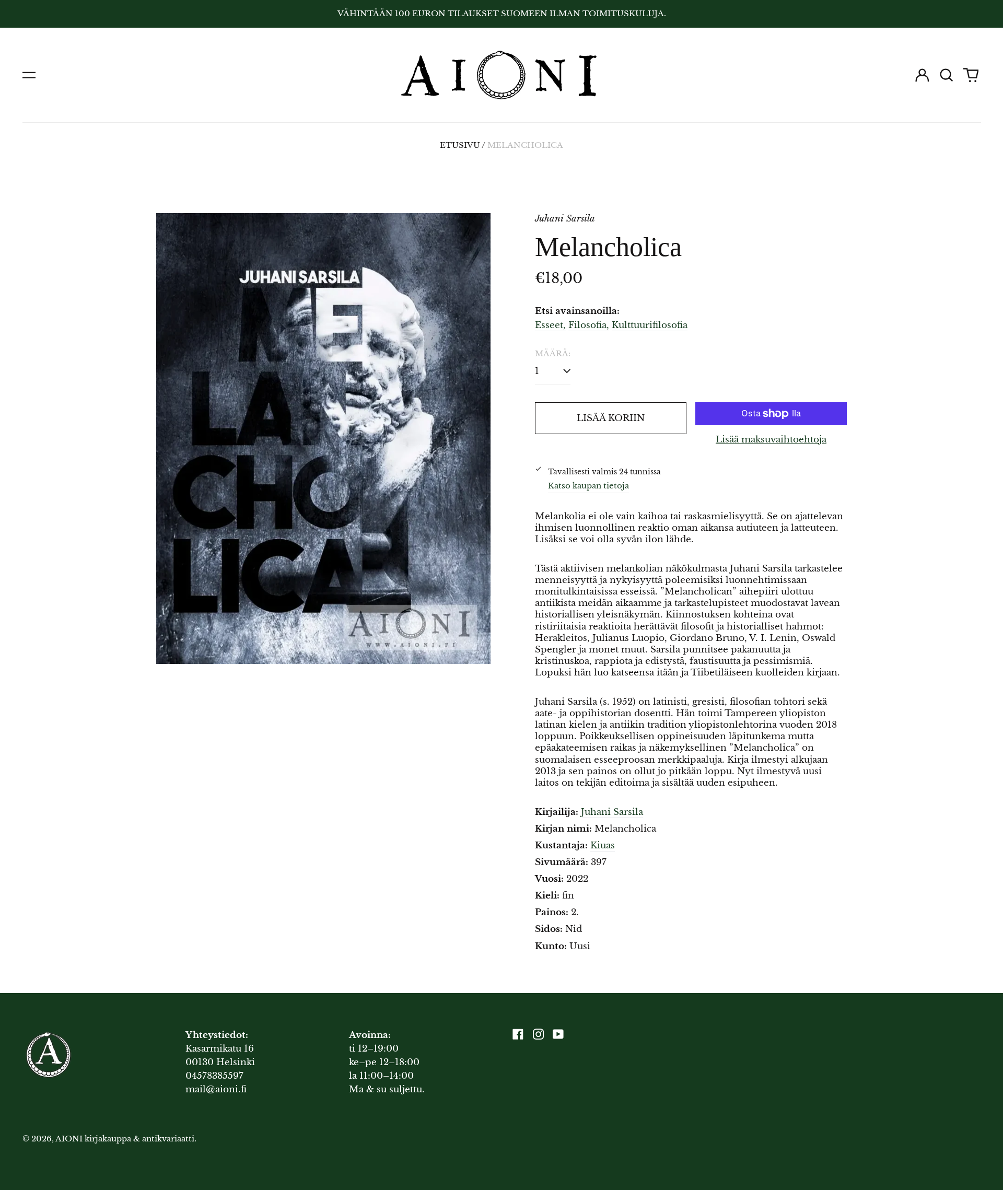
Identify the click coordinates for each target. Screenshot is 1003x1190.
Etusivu (460, 145)
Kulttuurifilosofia (649, 325)
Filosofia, (588, 325)
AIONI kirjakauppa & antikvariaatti (124, 1139)
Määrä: (552, 353)
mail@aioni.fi (216, 1089)
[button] (947, 75)
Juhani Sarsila (612, 812)
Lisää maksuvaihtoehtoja (771, 439)
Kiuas (602, 845)
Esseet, (550, 325)
